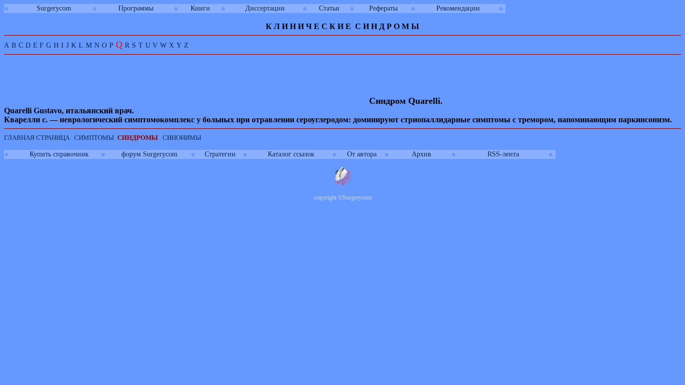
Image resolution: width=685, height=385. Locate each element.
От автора (362, 154)
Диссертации (265, 8)
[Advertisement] (186, 81)
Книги (200, 8)
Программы (135, 8)
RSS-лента (503, 154)
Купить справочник (59, 154)
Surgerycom (54, 8)
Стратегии (220, 154)
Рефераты (383, 8)
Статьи (329, 8)
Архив (421, 154)
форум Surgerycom (149, 154)
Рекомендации (458, 8)
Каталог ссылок (291, 154)
